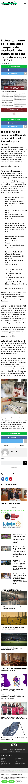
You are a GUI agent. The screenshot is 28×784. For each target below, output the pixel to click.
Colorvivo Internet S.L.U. (15, 770)
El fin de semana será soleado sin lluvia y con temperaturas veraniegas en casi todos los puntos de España (19, 538)
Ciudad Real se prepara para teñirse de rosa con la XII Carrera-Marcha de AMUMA (14, 717)
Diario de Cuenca (19, 758)
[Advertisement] (14, 21)
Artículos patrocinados (8, 749)
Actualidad (4, 38)
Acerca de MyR (16, 751)
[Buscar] (25, 463)
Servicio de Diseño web (19, 749)
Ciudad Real (3, 765)
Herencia (17, 761)
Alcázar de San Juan (5, 759)
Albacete (3, 758)
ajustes (13, 778)
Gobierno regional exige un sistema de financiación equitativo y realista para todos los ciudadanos (13, 696)
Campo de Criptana (5, 763)
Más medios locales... (20, 763)
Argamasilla (3, 761)
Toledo (10, 38)
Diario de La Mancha (19, 759)
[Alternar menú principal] (25, 3)
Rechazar (11, 781)
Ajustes (18, 781)
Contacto (10, 751)
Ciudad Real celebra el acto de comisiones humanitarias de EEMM (14, 669)
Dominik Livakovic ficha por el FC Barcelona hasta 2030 (11, 648)
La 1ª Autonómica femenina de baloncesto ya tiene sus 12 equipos (14, 607)
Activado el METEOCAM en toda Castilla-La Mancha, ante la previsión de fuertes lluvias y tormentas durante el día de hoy (19, 565)
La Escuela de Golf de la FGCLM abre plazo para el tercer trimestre (12, 628)
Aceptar (4, 781)
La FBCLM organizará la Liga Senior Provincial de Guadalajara (12, 690)
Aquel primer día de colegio (10, 503)
